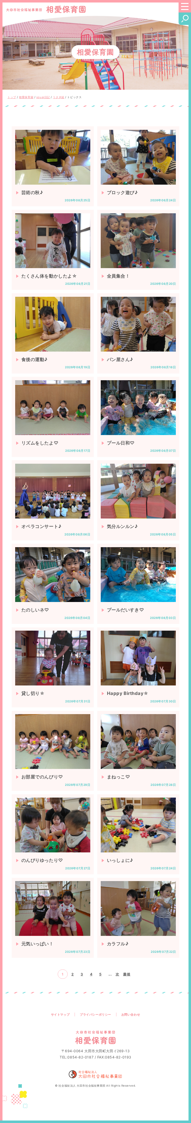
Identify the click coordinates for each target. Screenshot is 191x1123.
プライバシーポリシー (95, 1014)
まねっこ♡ (118, 776)
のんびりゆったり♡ (42, 860)
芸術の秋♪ (32, 192)
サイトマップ (60, 1014)
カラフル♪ (118, 943)
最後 (126, 974)
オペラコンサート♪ (41, 526)
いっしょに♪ (120, 860)
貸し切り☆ (33, 693)
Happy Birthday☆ (127, 693)
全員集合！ (118, 276)
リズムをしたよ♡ (39, 443)
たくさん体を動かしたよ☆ (49, 276)
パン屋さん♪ (120, 359)
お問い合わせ (130, 1014)
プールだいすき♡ (125, 609)
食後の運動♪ (34, 359)
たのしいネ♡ (35, 609)
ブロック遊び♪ (122, 192)
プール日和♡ (121, 443)
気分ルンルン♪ (122, 526)
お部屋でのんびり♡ (42, 776)
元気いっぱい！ (37, 943)
